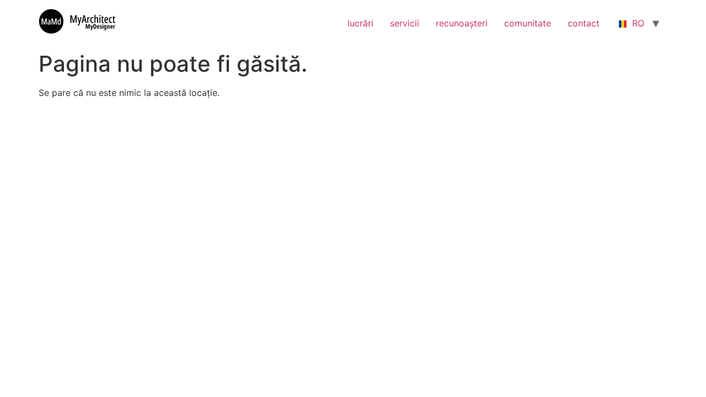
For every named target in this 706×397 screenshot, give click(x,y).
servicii (404, 23)
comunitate (527, 23)
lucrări (360, 23)
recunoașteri (462, 23)
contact (584, 23)
